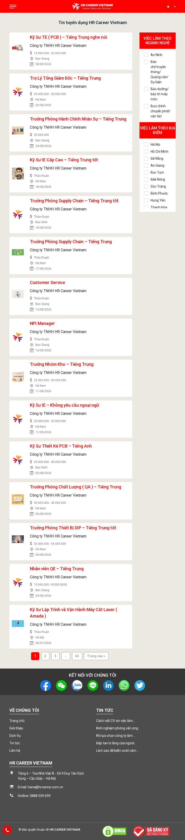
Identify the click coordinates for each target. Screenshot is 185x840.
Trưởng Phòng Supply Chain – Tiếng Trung (71, 241)
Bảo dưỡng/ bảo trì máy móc (160, 94)
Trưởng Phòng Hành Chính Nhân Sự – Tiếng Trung (78, 118)
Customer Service (47, 282)
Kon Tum (157, 172)
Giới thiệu (16, 728)
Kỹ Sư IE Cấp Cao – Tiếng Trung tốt (64, 159)
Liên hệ (14, 750)
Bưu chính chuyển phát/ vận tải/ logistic (161, 113)
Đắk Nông (158, 179)
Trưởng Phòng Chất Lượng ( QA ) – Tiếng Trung (75, 486)
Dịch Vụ (15, 736)
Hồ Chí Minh (159, 151)
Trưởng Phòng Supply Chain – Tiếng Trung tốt (74, 200)
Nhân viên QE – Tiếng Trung (57, 568)
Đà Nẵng (157, 158)
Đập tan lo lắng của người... (116, 743)
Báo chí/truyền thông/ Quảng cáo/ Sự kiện (159, 72)
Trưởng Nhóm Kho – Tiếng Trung (61, 364)
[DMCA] (114, 831)
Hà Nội (155, 144)
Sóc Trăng (158, 186)
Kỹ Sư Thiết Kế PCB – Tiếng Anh (61, 445)
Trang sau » (96, 656)
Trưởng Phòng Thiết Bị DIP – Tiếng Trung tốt (73, 527)
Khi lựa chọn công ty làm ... (116, 736)
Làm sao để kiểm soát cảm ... (117, 750)
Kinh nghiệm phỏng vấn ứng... (118, 728)
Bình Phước (159, 193)
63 (77, 656)
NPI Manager (42, 323)
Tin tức (14, 743)
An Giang (157, 165)
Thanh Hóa (159, 207)
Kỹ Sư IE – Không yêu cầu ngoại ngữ (64, 405)
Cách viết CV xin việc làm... (115, 721)
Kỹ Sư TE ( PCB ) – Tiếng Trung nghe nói (68, 37)
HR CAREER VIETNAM (64, 829)
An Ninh (156, 55)
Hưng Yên (158, 200)
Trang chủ (17, 721)
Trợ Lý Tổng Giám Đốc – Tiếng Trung (65, 78)
